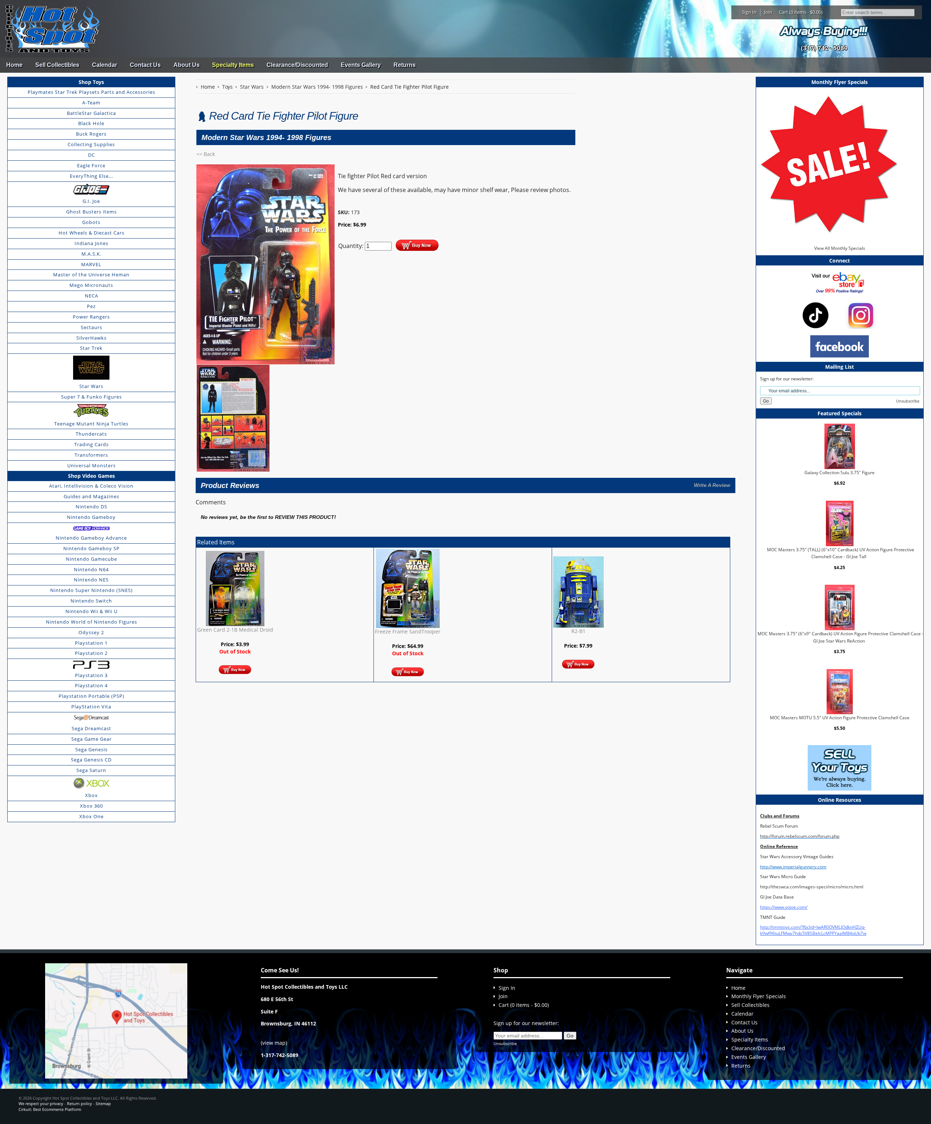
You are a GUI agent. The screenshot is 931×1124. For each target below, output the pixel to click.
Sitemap (103, 1103)
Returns (404, 65)
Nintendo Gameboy (91, 517)
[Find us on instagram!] (861, 314)
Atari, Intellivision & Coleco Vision (91, 486)
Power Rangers (91, 316)
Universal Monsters (91, 465)
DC (91, 155)
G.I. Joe (91, 201)
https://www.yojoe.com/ (783, 907)
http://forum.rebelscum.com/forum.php (799, 836)
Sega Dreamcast (91, 728)
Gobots (91, 222)
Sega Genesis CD (91, 759)
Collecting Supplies (91, 144)
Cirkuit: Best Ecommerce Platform (50, 1109)
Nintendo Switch (91, 600)
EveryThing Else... (91, 176)
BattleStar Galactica (91, 113)
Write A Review (712, 485)
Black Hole (91, 123)
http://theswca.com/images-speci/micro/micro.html (811, 886)
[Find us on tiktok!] (815, 314)
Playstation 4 (91, 685)
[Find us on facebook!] (839, 346)
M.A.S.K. (91, 254)
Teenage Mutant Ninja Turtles (91, 423)
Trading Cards (91, 444)
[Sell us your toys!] (824, 31)
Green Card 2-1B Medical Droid (235, 629)
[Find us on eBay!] (839, 282)
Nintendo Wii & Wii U (91, 611)
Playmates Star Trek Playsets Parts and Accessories (91, 92)
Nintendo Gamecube (91, 559)
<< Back (205, 154)
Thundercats (91, 434)
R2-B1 (578, 631)
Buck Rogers (91, 134)
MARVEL (91, 264)
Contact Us (145, 65)
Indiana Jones (91, 243)
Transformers (91, 455)
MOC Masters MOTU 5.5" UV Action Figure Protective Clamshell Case (840, 717)
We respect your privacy (41, 1103)
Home (14, 65)
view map (273, 1042)
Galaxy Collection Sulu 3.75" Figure (839, 472)
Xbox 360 (91, 806)
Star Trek (91, 348)
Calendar (104, 65)
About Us (186, 65)
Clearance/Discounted (297, 65)
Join (768, 12)
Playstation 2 (91, 653)
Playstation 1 (91, 643)
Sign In (749, 12)
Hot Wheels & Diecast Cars (91, 232)
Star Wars (91, 386)
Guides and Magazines (91, 496)
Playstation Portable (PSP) (91, 696)
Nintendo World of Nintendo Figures (91, 622)
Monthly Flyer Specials (758, 996)
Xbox (91, 795)
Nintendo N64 (91, 569)
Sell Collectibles (57, 65)
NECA (91, 295)
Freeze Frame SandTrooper (407, 631)
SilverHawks (91, 338)
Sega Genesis (91, 749)
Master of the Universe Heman (91, 274)
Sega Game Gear (91, 739)
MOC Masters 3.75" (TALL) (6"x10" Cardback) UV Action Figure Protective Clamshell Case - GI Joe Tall (840, 553)
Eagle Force (91, 165)
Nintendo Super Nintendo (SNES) (91, 590)
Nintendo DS (91, 506)
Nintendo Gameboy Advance (91, 538)
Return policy (79, 1103)
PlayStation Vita (91, 706)
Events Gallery (361, 65)
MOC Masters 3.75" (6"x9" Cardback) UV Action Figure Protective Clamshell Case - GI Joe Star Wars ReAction (840, 637)
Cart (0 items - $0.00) (801, 12)
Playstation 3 (91, 675)
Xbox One (91, 816)
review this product (304, 517)
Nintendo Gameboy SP (91, 548)
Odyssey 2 (91, 632)
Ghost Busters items (91, 211)
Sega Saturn (91, 770)
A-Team (91, 102)
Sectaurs (91, 327)
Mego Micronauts (91, 285)
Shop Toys (91, 82)
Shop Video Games (91, 475)
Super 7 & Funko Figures (91, 396)
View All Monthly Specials (839, 248)
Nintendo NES (91, 579)
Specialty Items (233, 65)
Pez (91, 306)
